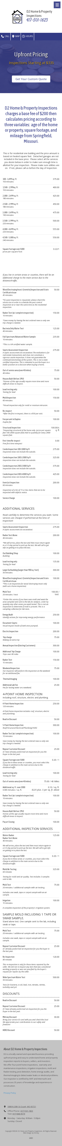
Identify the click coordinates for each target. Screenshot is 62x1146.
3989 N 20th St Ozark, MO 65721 (22, 1106)
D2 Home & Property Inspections (39, 13)
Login (31, 1138)
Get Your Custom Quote (31, 79)
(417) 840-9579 (18, 1113)
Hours (29, 36)
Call (6, 36)
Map (17, 36)
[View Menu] (57, 5)
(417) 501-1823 (26, 1111)
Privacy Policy (10, 1093)
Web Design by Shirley (31, 1133)
